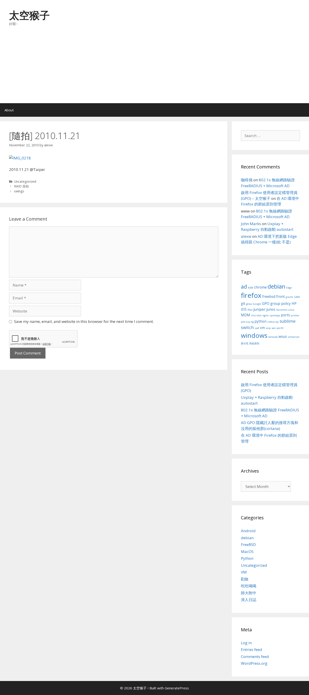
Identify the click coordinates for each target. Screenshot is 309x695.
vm (262, 327)
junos (270, 309)
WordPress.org (254, 663)
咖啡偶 (246, 179)
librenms (281, 309)
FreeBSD (248, 544)
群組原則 (254, 343)
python (260, 321)
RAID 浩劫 (21, 186)
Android (248, 530)
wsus (282, 336)
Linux (291, 309)
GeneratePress (177, 688)
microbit (256, 315)
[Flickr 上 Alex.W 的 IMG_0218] (20, 158)
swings (19, 191)
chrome (260, 287)
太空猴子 (29, 15)
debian (276, 286)
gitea (249, 304)
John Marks (251, 223)
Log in (246, 642)
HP (294, 303)
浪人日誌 (248, 599)
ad (244, 286)
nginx (265, 315)
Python (247, 558)
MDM (245, 315)
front (280, 296)
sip (277, 321)
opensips (275, 315)
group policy (280, 303)
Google (257, 304)
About (9, 110)
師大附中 (248, 592)
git (243, 303)
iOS (244, 309)
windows (254, 335)
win (274, 328)
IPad (249, 309)
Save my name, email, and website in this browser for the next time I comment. (84, 321)
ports (285, 315)
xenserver (294, 336)
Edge (289, 287)
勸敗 (245, 579)
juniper (259, 309)
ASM (250, 287)
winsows (273, 336)
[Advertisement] (154, 69)
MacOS (247, 551)
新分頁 (244, 343)
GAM (297, 297)
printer (295, 315)
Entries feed (251, 649)
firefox (251, 295)
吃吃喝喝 (248, 585)
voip (268, 328)
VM (244, 572)
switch (247, 327)
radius (271, 321)
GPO (265, 303)
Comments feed (255, 656)
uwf (257, 328)
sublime (288, 321)
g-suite (289, 297)
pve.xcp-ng (247, 321)
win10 (280, 328)
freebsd (268, 296)
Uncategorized (25, 181)
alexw (246, 236)
